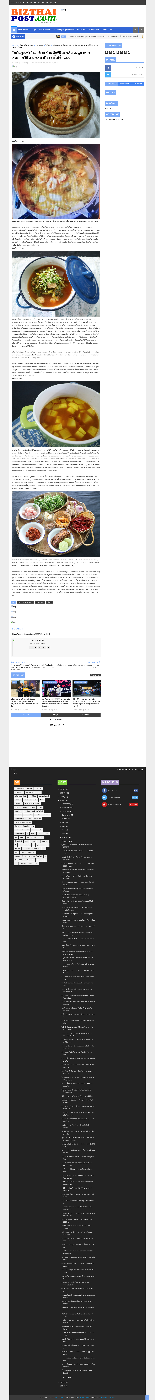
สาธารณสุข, (50, 63)
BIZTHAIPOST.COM (57, 1397)
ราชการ (18, 815)
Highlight (124, 84)
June (64, 826)
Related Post (18, 675)
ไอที (35, 800)
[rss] (43, 2)
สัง (38, 841)
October (65, 811)
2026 (62, 789)
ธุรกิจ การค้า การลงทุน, (38, 63)
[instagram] (51, 2)
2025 (62, 793)
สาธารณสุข (39, 45)
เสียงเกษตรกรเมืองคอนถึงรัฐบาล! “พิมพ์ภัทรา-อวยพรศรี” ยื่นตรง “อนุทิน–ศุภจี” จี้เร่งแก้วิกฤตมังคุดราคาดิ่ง (65, 37)
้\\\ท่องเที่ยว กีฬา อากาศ (29, 864)
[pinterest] (31, 2)
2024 (62, 797)
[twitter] (27, 2)
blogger (26, 715)
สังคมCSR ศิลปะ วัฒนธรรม (24, 860)
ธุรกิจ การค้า (19, 834)
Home (14, 45)
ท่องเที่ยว (18, 811)
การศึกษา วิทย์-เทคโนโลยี (34, 811)
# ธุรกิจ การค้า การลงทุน (25, 602)
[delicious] (55, 2)
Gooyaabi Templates (108, 1397)
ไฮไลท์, (56, 63)
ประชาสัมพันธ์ (44, 796)
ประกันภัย (81, 30)
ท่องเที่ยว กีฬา (37, 830)
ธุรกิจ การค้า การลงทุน (27, 30)
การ (44, 849)
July (63, 822)
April (64, 834)
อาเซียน (40, 860)
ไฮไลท (17, 849)
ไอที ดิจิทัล (32, 796)
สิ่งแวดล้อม (19, 792)
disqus (55, 715)
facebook (85, 715)
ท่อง (16, 852)
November (66, 807)
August (65, 819)
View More (96, 675)
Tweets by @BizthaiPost (114, 119)
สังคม (42, 800)
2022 (62, 1382)
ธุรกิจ (39, 845)
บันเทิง (39, 789)
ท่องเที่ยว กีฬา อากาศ (35, 837)
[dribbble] (39, 2)
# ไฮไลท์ (49, 602)
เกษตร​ (26, 36)
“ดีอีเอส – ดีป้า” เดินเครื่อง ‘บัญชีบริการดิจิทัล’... (77, 1096)
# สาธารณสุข (40, 602)
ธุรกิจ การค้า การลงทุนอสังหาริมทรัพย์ (28, 856)
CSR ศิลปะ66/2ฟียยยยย (31, 849)
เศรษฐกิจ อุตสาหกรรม (66, 30)
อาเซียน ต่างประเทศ (32, 804)
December (66, 804)
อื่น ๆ (111, 30)
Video (22, 837)
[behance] (47, 2)
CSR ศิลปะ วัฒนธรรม (42, 815)
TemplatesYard (83, 1397)
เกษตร (104, 30)
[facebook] (23, 2)
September (66, 815)
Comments (137, 84)
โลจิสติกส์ (18, 841)
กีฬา (26, 841)
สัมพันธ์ (44, 841)
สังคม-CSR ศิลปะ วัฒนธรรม (117, 36)
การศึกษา (26, 845)
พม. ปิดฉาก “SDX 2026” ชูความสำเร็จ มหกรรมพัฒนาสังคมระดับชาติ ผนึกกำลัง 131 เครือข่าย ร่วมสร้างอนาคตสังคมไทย (56, 702)
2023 (62, 800)
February (65, 841)
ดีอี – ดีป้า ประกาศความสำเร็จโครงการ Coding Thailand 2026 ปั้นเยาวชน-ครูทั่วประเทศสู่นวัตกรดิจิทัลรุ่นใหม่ (86, 702)
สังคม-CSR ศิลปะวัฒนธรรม (24, 826)
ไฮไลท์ (48, 45)
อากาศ (45, 845)
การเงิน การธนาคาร (47, 30)
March (64, 837)
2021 (62, 1386)
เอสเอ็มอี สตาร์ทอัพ (22, 830)
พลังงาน (18, 800)
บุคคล (33, 841)
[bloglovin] (35, 2)
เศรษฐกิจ (37, 819)
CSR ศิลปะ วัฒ (43, 834)
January (65, 1377)
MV (16, 837)
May (64, 830)
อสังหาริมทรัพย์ (93, 30)
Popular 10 (111, 84)
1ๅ (20, 845)
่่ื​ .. (16, 864)
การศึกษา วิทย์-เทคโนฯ (80, 682)
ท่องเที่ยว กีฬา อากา (28, 852)
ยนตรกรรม (27, 800)
